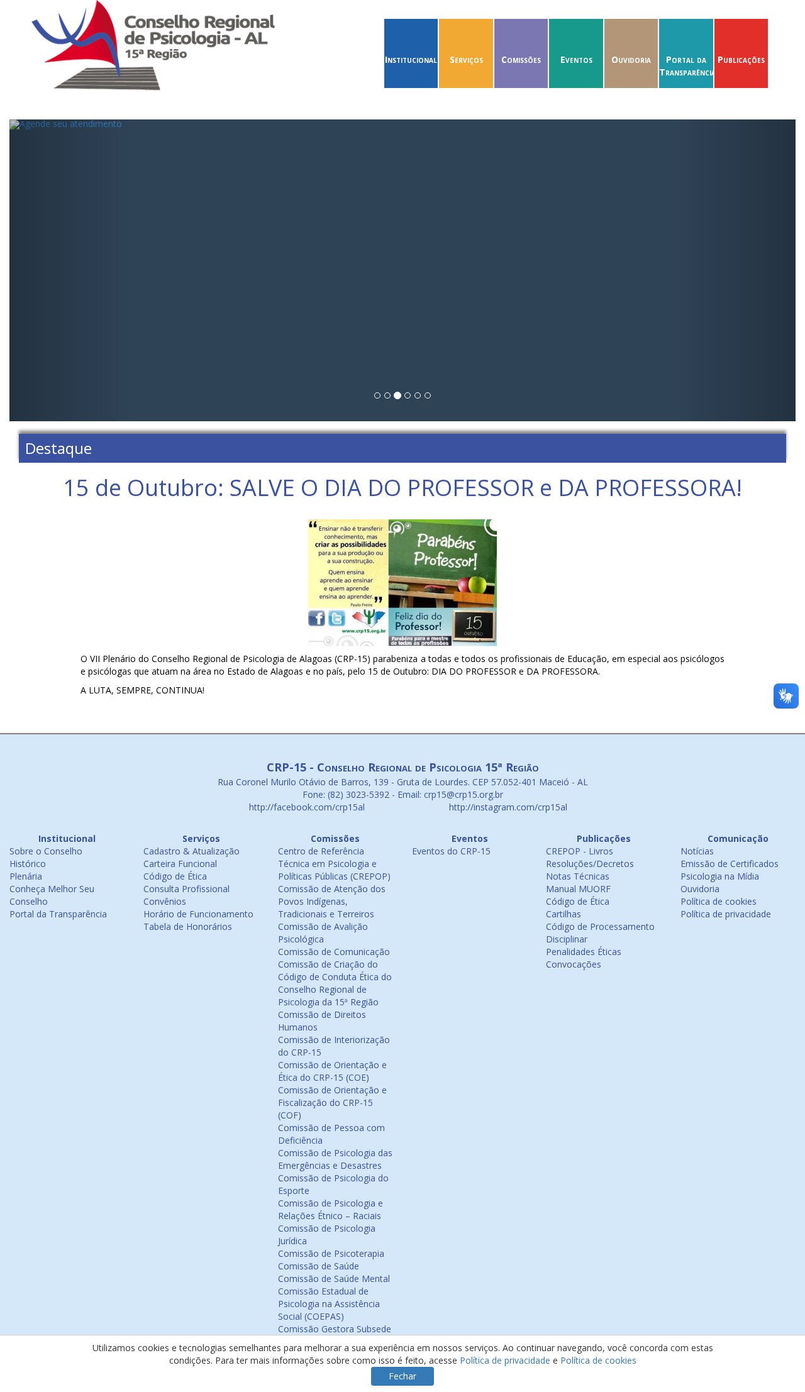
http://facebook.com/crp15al (306, 807)
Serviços (466, 59)
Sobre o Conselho (45, 851)
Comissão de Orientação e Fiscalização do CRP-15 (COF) (332, 1102)
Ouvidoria (631, 59)
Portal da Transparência (687, 65)
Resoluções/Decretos (590, 864)
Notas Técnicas (577, 876)
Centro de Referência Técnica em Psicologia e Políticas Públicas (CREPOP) (334, 863)
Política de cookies (718, 901)
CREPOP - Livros (579, 851)
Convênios (164, 901)
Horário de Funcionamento (198, 914)
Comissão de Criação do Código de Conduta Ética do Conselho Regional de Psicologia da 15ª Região (335, 983)
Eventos (576, 59)
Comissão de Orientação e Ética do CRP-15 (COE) (332, 1071)
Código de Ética (175, 876)
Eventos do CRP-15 (451, 851)
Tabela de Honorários (187, 926)
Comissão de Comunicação (334, 952)
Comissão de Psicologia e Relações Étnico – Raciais (330, 1209)
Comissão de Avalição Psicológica (323, 932)
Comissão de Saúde (318, 1266)
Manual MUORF (578, 889)
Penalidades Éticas (583, 952)
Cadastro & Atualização (191, 851)
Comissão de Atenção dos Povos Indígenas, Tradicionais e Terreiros (332, 901)
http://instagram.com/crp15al (507, 807)
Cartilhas (563, 914)
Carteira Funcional (180, 864)
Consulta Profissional (186, 889)
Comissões (521, 59)
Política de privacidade (725, 914)
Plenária (25, 876)
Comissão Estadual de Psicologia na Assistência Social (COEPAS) (329, 1303)
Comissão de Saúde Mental (334, 1278)
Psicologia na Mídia (719, 876)
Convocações (573, 964)
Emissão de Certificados (729, 864)
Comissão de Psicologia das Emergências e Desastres (335, 1159)
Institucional (411, 59)
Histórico (27, 864)
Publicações (741, 59)
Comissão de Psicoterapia (331, 1253)
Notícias (697, 851)
